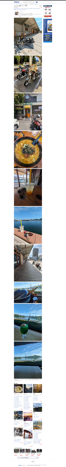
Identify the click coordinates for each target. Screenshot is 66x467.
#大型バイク (25, 426)
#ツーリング (16, 439)
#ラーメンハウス (19, 9)
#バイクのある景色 (36, 435)
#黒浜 (35, 8)
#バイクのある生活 (16, 400)
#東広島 (15, 9)
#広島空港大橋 (28, 407)
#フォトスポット (26, 403)
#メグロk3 (16, 396)
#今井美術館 (35, 442)
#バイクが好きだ (35, 398)
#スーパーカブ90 (21, 8)
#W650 (17, 8)
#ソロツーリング (35, 417)
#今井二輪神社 (38, 442)
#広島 (14, 8)
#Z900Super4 (16, 424)
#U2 (36, 8)
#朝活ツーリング (35, 441)
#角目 (31, 8)
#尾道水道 (25, 407)
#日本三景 (25, 444)
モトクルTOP (19, 4)
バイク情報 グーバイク (33, 462)
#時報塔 (39, 441)
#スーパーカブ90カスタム (26, 8)
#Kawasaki (21, 396)
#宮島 (20, 439)
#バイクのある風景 (16, 397)
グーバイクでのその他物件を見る (23, 457)
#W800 (18, 396)
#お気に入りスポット (17, 403)
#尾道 (38, 8)
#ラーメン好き (16, 407)
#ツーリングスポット (36, 438)
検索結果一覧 (22, 4)
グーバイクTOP (15, 4)
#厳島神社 (29, 443)
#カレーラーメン (24, 9)
